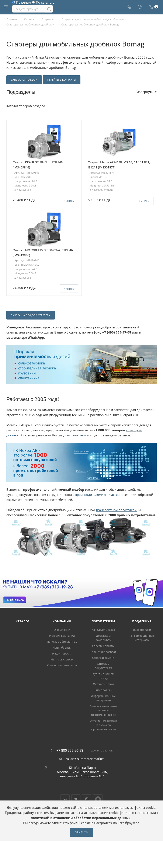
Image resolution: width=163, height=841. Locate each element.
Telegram (75, 798)
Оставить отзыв (103, 684)
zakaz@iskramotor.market (85, 759)
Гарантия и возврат (103, 652)
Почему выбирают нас (62, 641)
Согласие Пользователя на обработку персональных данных (103, 725)
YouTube (86, 798)
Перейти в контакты (61, 79)
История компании (62, 636)
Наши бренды (62, 647)
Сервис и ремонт (103, 658)
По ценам (23, 3)
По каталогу (45, 3)
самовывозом (75, 435)
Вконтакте (65, 798)
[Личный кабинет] (140, 7)
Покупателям (103, 621)
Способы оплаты (103, 646)
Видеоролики (103, 690)
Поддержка (142, 621)
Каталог (23, 621)
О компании (62, 630)
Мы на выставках (62, 659)
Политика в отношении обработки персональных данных (103, 710)
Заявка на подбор (24, 79)
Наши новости (62, 653)
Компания (62, 621)
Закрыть (81, 832)
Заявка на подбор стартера (30, 315)
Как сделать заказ (103, 630)
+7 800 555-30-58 (69, 750)
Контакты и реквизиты (62, 665)
